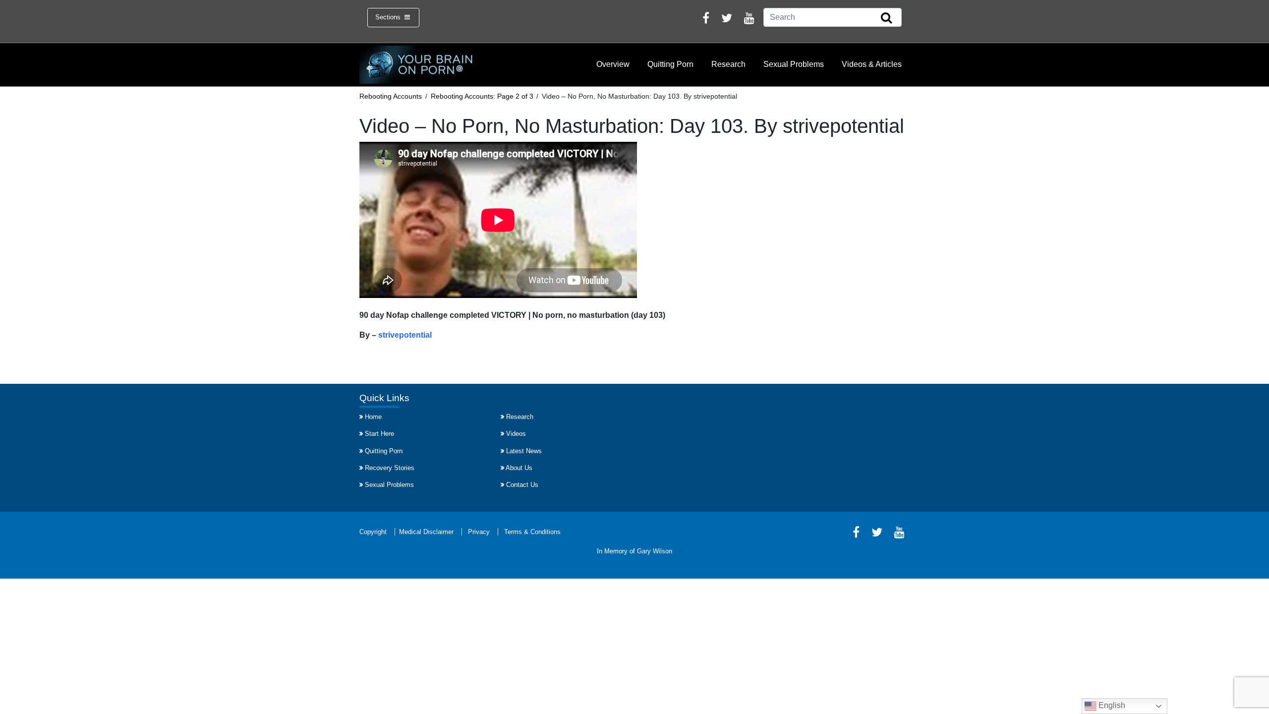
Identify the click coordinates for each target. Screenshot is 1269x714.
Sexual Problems (793, 64)
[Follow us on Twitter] (726, 19)
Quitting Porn (670, 64)
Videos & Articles (872, 64)
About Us (519, 468)
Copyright (373, 532)
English (1110, 705)
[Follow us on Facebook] (705, 19)
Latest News (524, 451)
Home (373, 416)
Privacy (479, 532)
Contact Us (522, 484)
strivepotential (405, 335)
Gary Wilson (654, 551)
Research (728, 64)
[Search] (886, 18)
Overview (613, 64)
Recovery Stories (389, 468)
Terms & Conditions (532, 532)
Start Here (379, 433)
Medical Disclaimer (426, 532)
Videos (516, 433)
